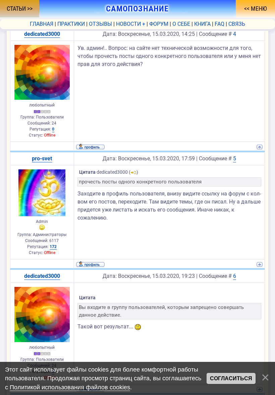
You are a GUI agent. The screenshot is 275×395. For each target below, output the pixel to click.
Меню (258, 8)
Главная (41, 24)
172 (53, 246)
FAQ (219, 24)
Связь (236, 24)
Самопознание (137, 8)
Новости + (130, 24)
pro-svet (42, 158)
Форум (158, 24)
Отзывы (100, 24)
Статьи (17, 8)
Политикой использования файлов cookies (70, 387)
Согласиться (231, 378)
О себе (181, 24)
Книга (202, 24)
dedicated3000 (42, 34)
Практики (71, 24)
